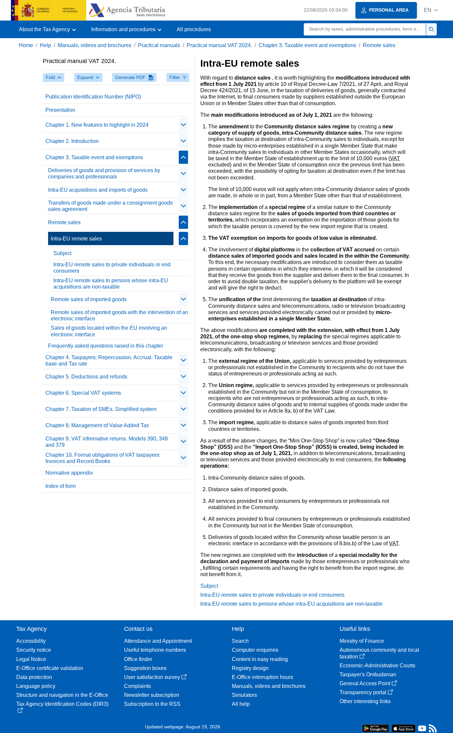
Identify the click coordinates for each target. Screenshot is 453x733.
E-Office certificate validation (49, 668)
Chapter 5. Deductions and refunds (86, 376)
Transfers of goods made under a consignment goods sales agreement (110, 206)
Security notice (33, 650)
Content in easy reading (260, 659)
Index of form (60, 486)
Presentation (60, 110)
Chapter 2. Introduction (72, 141)
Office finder (138, 659)
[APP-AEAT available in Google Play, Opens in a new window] (375, 728)
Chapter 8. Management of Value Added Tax (97, 425)
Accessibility (31, 641)
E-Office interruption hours (262, 677)
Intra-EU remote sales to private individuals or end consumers (111, 268)
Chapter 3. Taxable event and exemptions (307, 45)
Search (240, 641)
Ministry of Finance (362, 641)
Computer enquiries (255, 650)
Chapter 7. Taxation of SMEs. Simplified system (101, 409)
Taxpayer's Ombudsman (368, 674)
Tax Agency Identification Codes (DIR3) (62, 704)
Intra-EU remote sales (76, 238)
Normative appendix (69, 473)
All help (241, 704)
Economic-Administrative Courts (377, 665)
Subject (62, 253)
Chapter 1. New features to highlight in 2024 (97, 125)
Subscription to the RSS (152, 704)
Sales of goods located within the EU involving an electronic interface (109, 331)
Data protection (34, 677)
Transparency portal (363, 692)
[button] (431, 10)
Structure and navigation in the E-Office (62, 695)
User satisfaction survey (152, 677)
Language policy (35, 686)
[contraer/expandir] (183, 124)
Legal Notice (31, 659)
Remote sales (379, 45)
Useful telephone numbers (155, 650)
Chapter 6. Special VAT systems (83, 393)
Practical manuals (159, 45)
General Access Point (365, 683)
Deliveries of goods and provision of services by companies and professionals (104, 173)
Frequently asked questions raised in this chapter (105, 346)
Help (45, 45)
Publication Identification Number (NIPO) (93, 97)
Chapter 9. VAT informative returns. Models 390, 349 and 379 (106, 442)
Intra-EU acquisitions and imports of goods (98, 190)
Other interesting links (365, 701)
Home (26, 45)
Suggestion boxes (145, 668)
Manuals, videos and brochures (94, 45)
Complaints (137, 686)
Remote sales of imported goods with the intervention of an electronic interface (119, 315)
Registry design (250, 668)
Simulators (244, 695)
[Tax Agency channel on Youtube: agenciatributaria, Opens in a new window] (422, 730)
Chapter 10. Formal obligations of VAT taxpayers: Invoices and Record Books (103, 458)
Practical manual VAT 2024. (219, 45)
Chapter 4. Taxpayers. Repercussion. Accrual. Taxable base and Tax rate (108, 360)
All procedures (194, 29)
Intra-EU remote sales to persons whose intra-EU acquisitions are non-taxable (110, 284)
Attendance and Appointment (158, 641)
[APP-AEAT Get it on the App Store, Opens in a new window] (404, 728)
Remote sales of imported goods (89, 299)
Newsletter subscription (151, 695)
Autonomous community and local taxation (379, 653)
